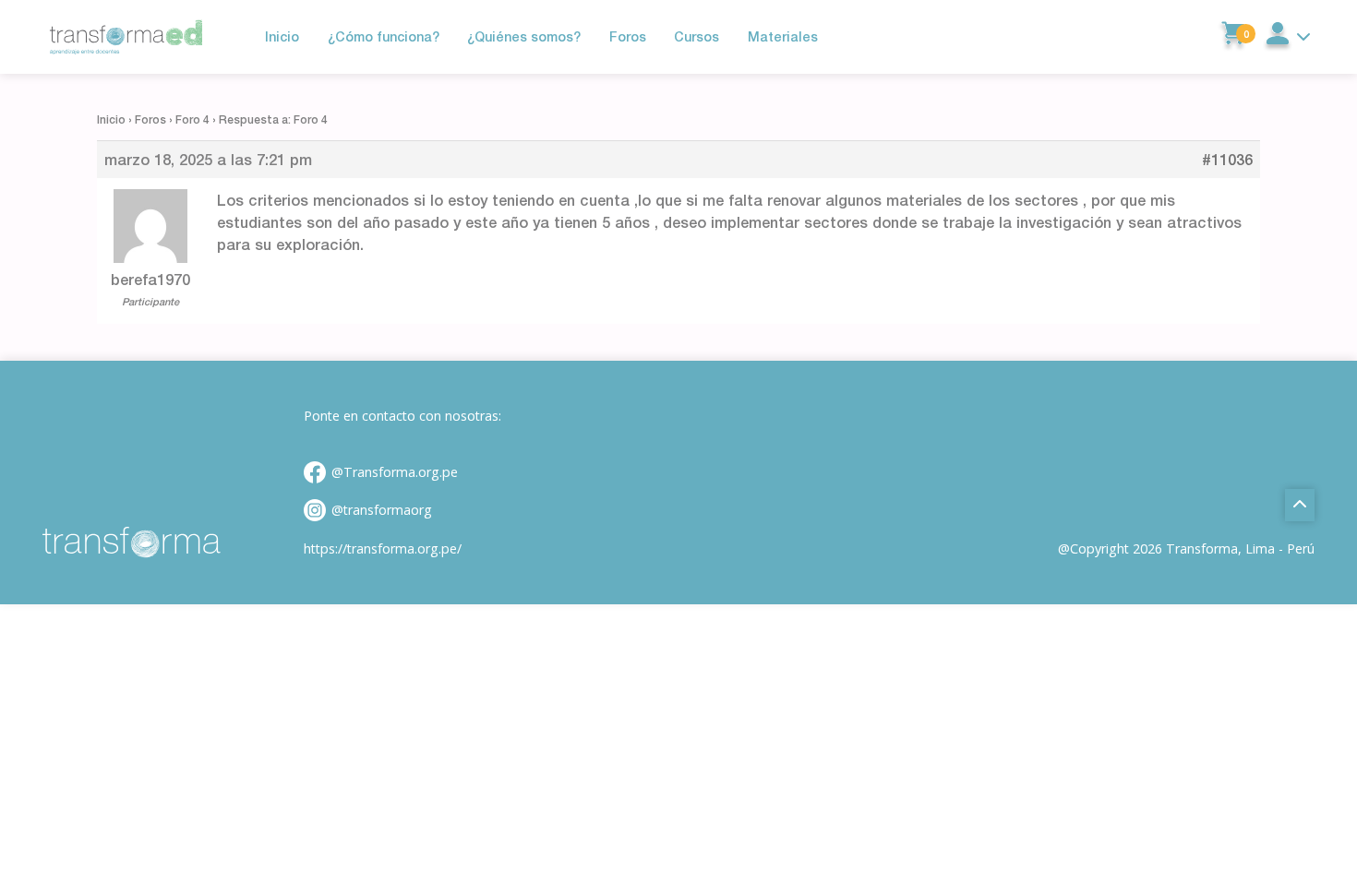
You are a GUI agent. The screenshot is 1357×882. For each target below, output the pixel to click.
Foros (150, 119)
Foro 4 (192, 119)
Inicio (111, 119)
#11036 (1227, 159)
